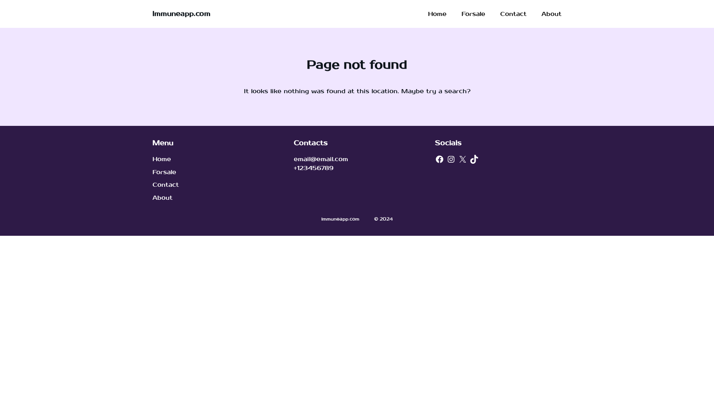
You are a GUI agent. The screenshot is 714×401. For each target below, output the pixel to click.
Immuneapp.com (181, 14)
